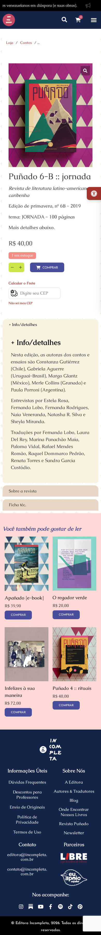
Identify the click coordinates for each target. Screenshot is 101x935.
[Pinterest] (80, 906)
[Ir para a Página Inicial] (9, 20)
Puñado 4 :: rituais (72, 688)
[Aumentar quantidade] (20, 267)
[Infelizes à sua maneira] (26, 680)
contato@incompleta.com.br (27, 871)
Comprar (50, 267)
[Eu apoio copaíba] (74, 877)
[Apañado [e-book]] (26, 589)
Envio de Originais (27, 807)
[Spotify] (60, 906)
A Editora (74, 782)
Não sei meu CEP (20, 303)
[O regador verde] (74, 589)
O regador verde (70, 597)
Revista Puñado (74, 823)
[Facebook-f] (50, 906)
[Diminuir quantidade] (12, 267)
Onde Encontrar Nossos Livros (74, 812)
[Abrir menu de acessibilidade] (94, 193)
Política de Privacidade (27, 819)
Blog (74, 800)
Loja (9, 42)
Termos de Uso (27, 832)
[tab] (50, 324)
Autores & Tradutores (74, 791)
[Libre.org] (74, 858)
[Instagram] (21, 906)
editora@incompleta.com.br (27, 857)
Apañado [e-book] (24, 598)
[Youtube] (40, 906)
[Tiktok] (70, 906)
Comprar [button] (66, 614)
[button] (93, 20)
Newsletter (74, 833)
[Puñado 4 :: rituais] (74, 680)
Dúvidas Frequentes (27, 782)
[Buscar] (64, 20)
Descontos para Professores (27, 794)
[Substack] (30, 906)
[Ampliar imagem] (85, 70)
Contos (26, 42)
